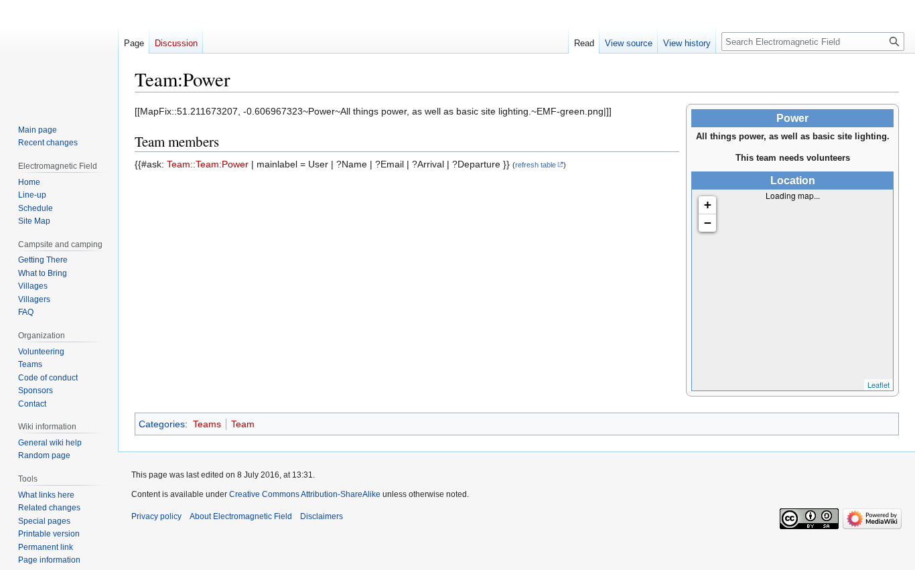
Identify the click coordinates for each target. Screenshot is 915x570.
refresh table (535, 165)
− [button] (707, 223)
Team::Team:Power (208, 164)
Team (243, 424)
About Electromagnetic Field (241, 516)
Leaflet (878, 384)
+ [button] (707, 205)
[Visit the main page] (59, 53)
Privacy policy (156, 516)
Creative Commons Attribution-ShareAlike (304, 494)
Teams (207, 424)
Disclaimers (321, 516)
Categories (162, 424)
